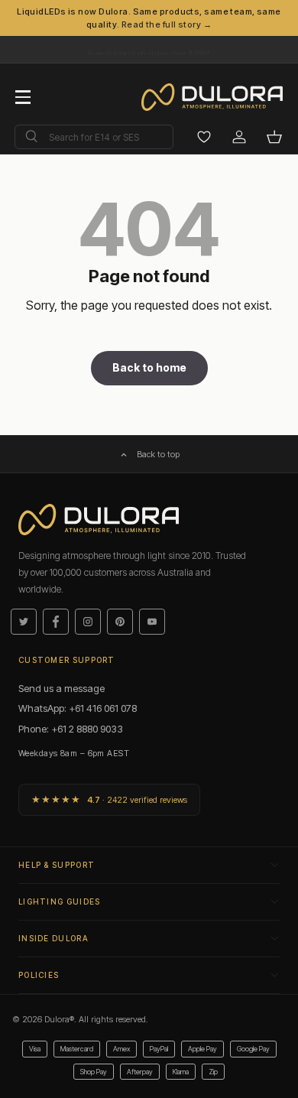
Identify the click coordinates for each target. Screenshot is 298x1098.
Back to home (149, 367)
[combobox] (94, 137)
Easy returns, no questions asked (148, 46)
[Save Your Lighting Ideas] (204, 137)
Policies (38, 974)
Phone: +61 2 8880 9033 (70, 729)
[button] (274, 137)
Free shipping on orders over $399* (149, 53)
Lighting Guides (59, 901)
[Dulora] (219, 97)
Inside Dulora (53, 938)
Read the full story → (166, 24)
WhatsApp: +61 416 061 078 (77, 708)
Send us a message (61, 688)
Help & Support (56, 864)
